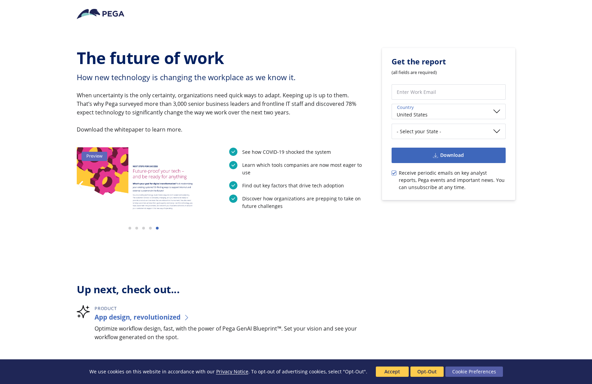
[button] (129, 228)
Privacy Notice (232, 371)
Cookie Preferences (474, 371)
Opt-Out (427, 371)
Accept (392, 371)
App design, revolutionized (138, 317)
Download (452, 155)
